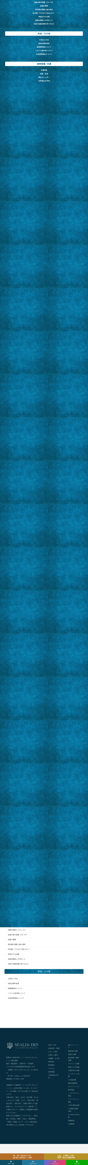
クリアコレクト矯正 (73, 1100)
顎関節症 (71, 1120)
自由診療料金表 (13, 983)
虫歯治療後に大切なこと (17, 959)
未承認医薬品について (16, 998)
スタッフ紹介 (53, 1051)
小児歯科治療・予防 (73, 1109)
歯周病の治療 (73, 1051)
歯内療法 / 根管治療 (73, 1058)
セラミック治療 (73, 1063)
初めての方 (52, 1045)
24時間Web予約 (53, 1076)
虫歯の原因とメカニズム (17, 930)
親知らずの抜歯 (73, 1067)
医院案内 (51, 1065)
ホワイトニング (73, 1086)
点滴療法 (71, 1124)
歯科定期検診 (73, 1083)
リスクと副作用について (17, 993)
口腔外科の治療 (73, 1070)
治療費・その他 (53, 1058)
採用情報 (51, 1072)
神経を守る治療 (13, 954)
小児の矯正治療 (73, 1105)
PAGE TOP (82, 1148)
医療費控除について (15, 988)
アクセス (51, 1068)
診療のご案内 (53, 1055)
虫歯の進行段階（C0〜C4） (18, 934)
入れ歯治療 (72, 1080)
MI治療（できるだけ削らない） (19, 949)
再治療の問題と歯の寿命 (17, 944)
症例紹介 (51, 1061)
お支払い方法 (13, 978)
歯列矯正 (71, 1090)
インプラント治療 (73, 1075)
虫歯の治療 (72, 1054)
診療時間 (44, 70)
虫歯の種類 (12, 939)
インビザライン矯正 (73, 1094)
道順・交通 (44, 73)
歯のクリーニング (73, 1046)
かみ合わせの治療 (73, 1115)
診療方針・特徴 (53, 1048)
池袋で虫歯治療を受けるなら (18, 964)
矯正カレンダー (44, 77)
